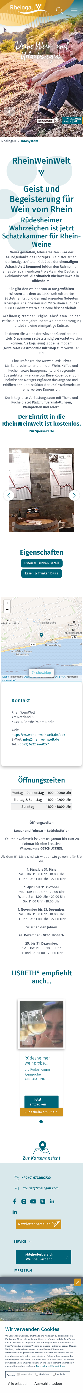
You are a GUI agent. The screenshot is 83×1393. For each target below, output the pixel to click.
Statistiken (44, 1374)
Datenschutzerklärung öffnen (50, 1366)
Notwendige (26, 1374)
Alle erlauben (18, 1383)
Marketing (61, 1374)
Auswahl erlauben (48, 1383)
